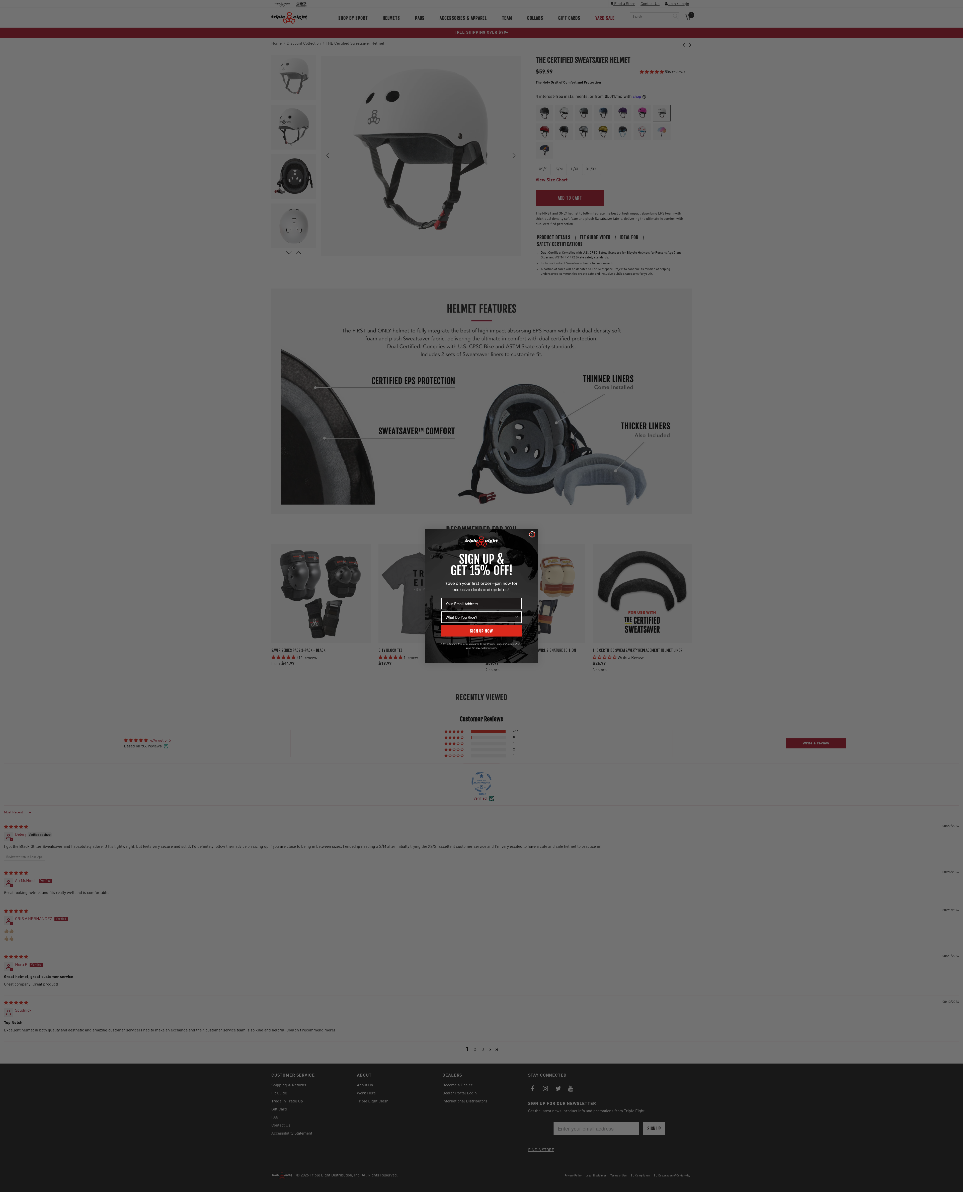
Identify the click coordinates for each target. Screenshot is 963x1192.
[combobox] (480, 617)
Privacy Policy (494, 644)
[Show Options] (516, 617)
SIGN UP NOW (481, 631)
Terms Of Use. (514, 644)
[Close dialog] (532, 534)
